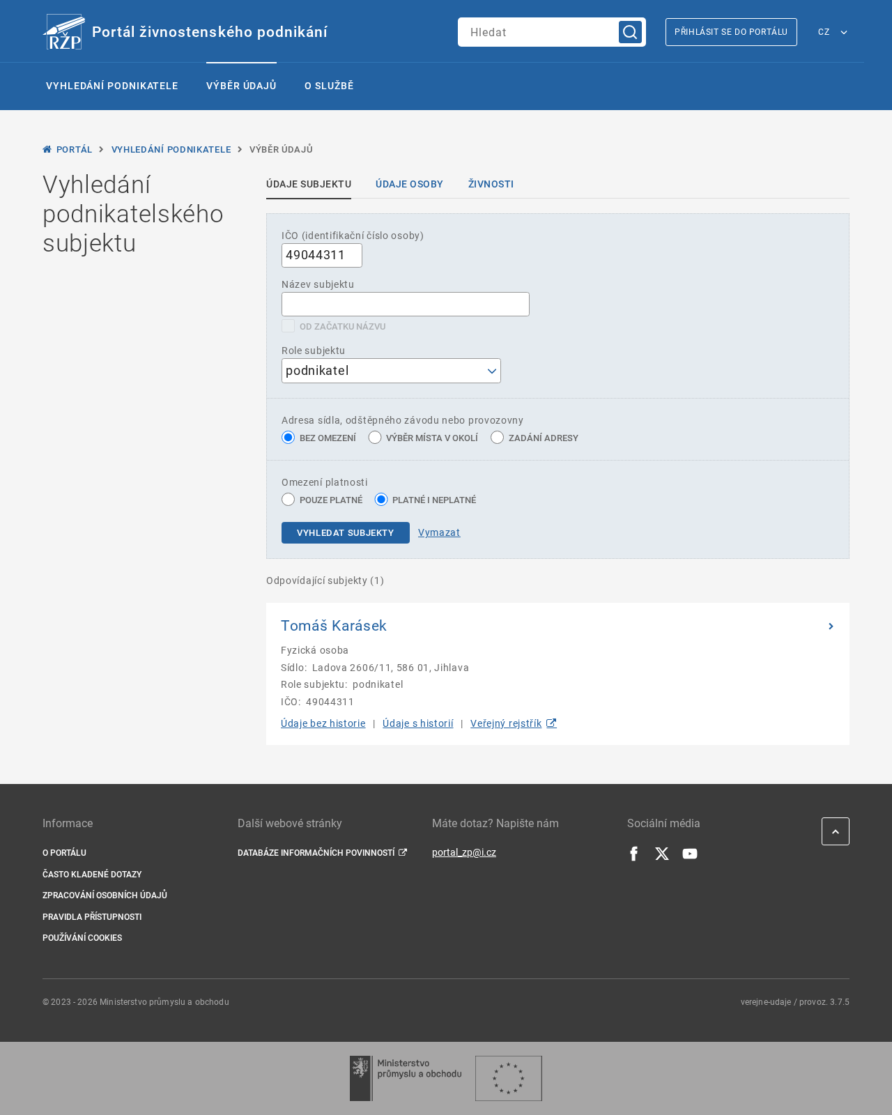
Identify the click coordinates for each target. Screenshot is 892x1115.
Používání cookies (82, 938)
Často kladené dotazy (92, 874)
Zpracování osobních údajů (105, 895)
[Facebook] (634, 858)
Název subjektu (318, 284)
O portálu (64, 853)
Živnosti (491, 184)
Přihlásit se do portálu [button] (731, 32)
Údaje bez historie (323, 723)
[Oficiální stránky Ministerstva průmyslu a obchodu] (405, 1078)
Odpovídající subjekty (325, 580)
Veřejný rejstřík (505, 723)
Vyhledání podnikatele (112, 85)
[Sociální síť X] (662, 858)
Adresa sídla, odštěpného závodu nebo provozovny (403, 420)
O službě (329, 85)
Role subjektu (314, 350)
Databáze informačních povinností (316, 853)
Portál (74, 149)
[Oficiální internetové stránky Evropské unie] (508, 1078)
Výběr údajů (241, 85)
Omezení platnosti (325, 482)
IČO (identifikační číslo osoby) (353, 235)
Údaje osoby (410, 184)
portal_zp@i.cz (464, 852)
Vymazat (439, 532)
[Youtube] (690, 858)
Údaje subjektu (308, 184)
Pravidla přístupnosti (92, 917)
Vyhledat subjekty (345, 533)
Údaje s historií (418, 723)
